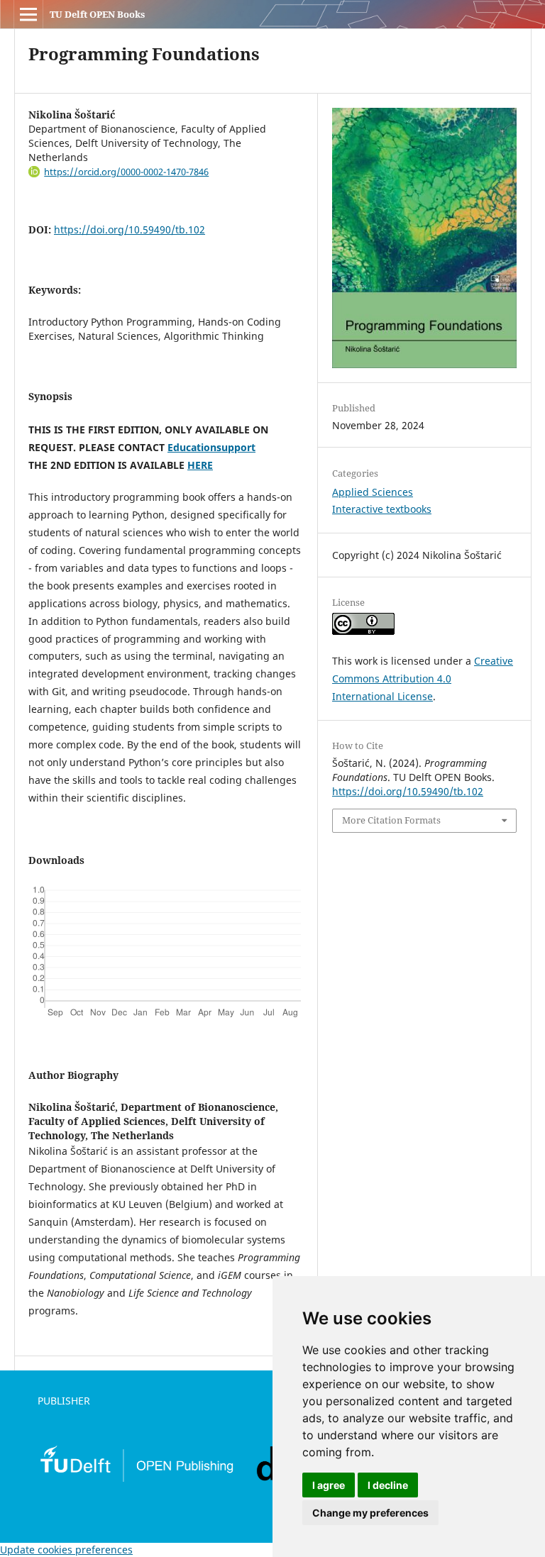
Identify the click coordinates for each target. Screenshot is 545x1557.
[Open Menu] (28, 14)
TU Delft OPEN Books (97, 14)
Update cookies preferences (66, 1549)
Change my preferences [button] (370, 1513)
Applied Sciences (372, 492)
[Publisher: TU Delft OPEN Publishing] (136, 1479)
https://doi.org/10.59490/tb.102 (129, 229)
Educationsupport (211, 447)
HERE (200, 465)
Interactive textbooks (381, 509)
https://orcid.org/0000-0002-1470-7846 (126, 171)
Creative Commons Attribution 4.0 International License (422, 678)
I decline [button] (388, 1485)
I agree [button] (328, 1485)
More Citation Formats (391, 820)
